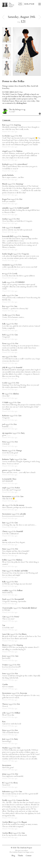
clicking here (21, 103)
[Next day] (40, 17)
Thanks (20, 855)
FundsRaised (20, 4)
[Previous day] (3, 17)
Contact (28, 855)
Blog (13, 855)
